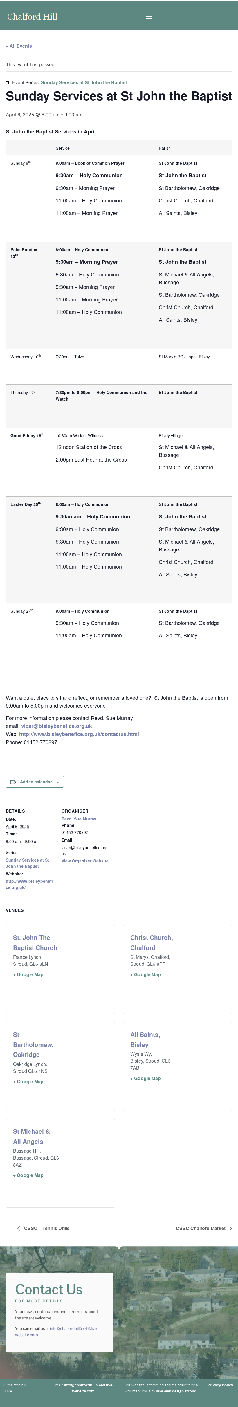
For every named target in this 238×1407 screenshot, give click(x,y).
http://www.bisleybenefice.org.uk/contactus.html (79, 734)
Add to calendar (36, 781)
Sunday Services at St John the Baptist (27, 863)
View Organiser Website (85, 861)
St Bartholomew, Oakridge (33, 1044)
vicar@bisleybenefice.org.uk (56, 726)
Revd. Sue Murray (79, 819)
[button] (149, 16)
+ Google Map (28, 974)
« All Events (19, 45)
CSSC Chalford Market (201, 1228)
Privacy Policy (220, 1384)
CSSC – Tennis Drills (46, 1228)
